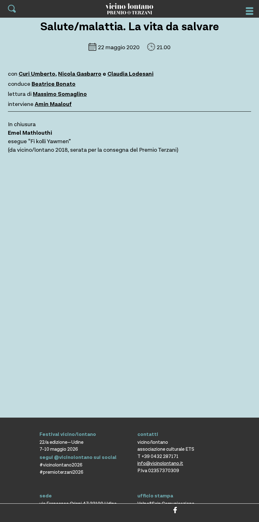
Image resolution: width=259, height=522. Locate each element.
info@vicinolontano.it (160, 463)
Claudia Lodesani (130, 74)
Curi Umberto (37, 74)
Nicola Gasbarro (79, 74)
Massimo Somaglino (60, 94)
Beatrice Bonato (53, 84)
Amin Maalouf (53, 104)
